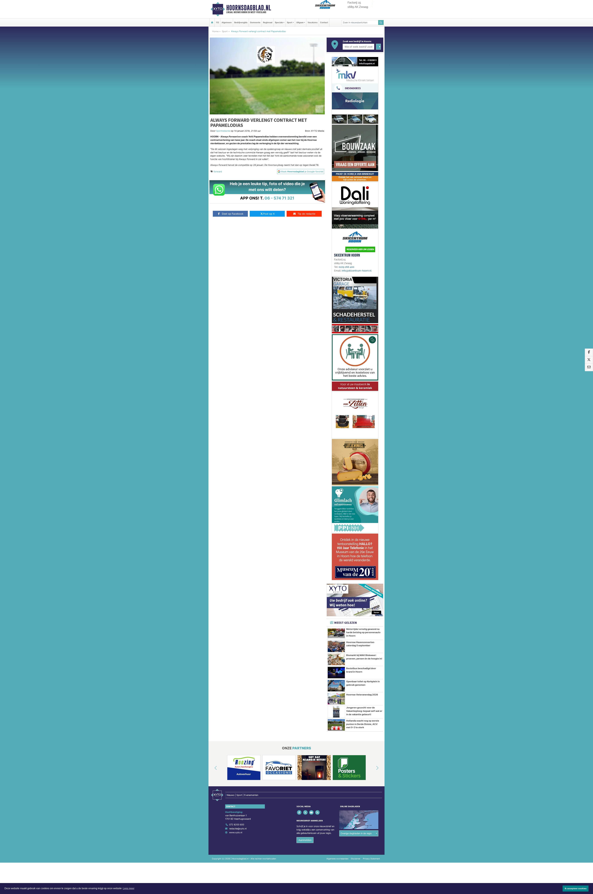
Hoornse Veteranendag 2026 (362, 657)
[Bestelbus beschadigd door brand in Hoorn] (336, 635)
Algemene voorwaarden (337, 821)
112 (217, 22)
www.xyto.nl (235, 795)
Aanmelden (305, 803)
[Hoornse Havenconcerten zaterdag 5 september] (336, 609)
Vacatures (313, 22)
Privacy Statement (371, 821)
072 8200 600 (236, 787)
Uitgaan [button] (300, 22)
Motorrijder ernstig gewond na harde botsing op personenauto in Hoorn (363, 595)
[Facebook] (299, 775)
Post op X (269, 213)
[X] (306, 775)
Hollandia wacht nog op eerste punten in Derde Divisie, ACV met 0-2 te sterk (362, 687)
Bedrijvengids (240, 22)
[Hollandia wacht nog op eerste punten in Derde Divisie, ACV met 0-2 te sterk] (336, 688)
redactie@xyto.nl (237, 791)
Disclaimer (355, 821)
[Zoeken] (381, 22)
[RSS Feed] (318, 775)
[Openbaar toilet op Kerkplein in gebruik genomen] (336, 648)
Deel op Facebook (232, 213)
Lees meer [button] (128, 888)
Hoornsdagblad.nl (248, 8)
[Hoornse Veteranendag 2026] (336, 662)
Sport (225, 31)
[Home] (212, 22)
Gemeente (255, 22)
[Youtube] (312, 775)
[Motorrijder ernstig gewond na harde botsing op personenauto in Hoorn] (336, 596)
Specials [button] (279, 22)
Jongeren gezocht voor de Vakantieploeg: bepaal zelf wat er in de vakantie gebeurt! (364, 673)
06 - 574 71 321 (279, 198)
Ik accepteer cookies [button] (576, 888)
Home (215, 31)
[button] (212, 731)
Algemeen (227, 22)
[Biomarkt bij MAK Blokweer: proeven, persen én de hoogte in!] (336, 622)
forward (218, 171)
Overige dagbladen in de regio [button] (356, 796)
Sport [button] (289, 22)
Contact (324, 22)
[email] (589, 367)
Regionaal (267, 22)
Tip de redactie (306, 213)
